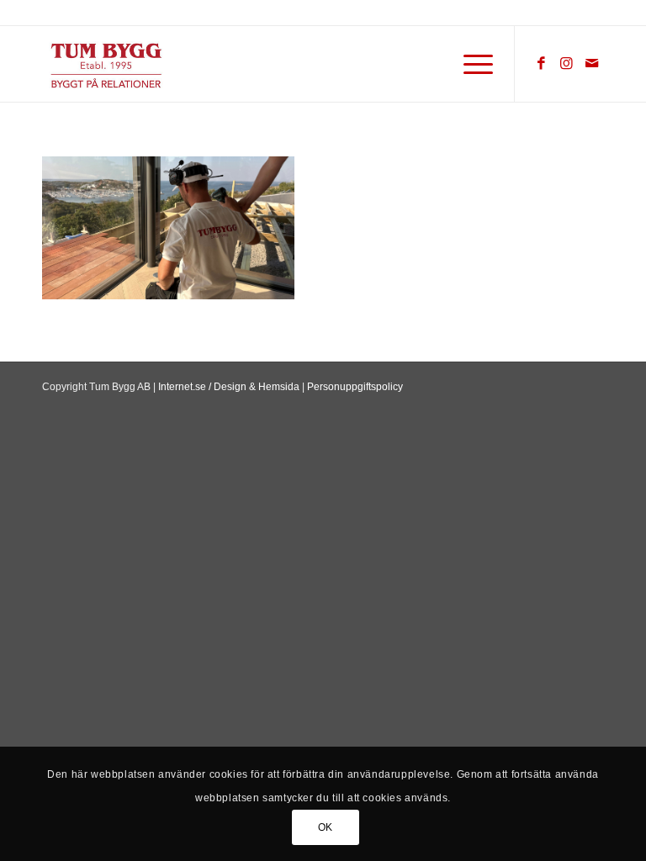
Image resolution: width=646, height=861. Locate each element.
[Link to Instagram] (566, 64)
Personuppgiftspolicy (355, 387)
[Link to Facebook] (540, 64)
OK (325, 827)
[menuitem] (470, 64)
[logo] (158, 65)
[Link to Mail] (591, 64)
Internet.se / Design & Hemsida (228, 387)
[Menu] (470, 64)
